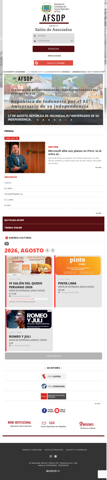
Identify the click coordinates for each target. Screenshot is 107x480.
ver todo (96, 212)
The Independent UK (13, 193)
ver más (95, 402)
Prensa (9, 130)
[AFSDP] (52, 13)
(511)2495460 (50, 465)
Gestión (53, 146)
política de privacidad (53, 450)
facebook (47, 409)
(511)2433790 (62, 465)
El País (7, 204)
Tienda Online (13, 226)
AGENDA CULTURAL (20, 236)
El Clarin (8, 198)
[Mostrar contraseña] (71, 40)
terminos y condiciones (31, 450)
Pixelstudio (52, 471)
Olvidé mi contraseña (53, 55)
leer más (96, 166)
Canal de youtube (58, 409)
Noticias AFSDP (14, 219)
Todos (7, 181)
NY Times (8, 187)
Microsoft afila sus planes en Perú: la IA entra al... (73, 151)
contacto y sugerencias (75, 450)
